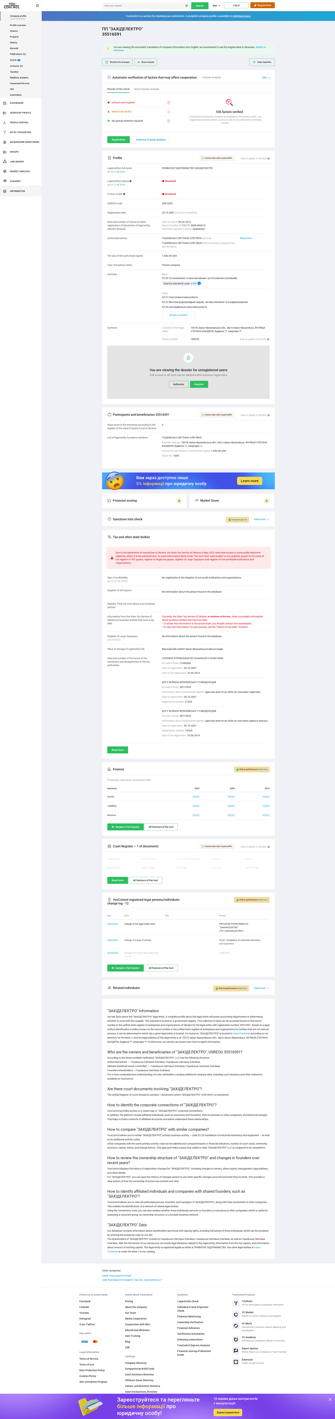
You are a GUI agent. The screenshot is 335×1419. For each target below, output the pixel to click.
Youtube (84, 1312)
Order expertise (264, 62)
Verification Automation (190, 1333)
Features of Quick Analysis (151, 139)
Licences (16, 66)
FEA (12, 89)
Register (199, 384)
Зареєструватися (228, 1412)
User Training (132, 1335)
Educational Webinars (137, 1330)
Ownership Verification (190, 1322)
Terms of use (86, 1364)
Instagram (85, 1318)
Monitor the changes (119, 62)
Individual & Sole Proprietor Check (192, 1309)
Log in (236, 5)
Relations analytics (19, 77)
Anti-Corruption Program (93, 1381)
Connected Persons (19, 83)
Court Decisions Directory (139, 1374)
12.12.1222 (112, 940)
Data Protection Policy (92, 1370)
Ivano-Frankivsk (241, 1033)
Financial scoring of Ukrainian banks (194, 1353)
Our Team (130, 1312)
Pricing (129, 1301)
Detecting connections (190, 1339)
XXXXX (196, 796)
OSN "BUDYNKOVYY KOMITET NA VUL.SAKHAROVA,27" (132, 1280)
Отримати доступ (239, 520)
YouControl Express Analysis (193, 1345)
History (13, 42)
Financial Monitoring (189, 1316)
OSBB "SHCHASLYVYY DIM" (116, 1275)
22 (186, 446)
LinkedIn (84, 1307)
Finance (14, 31)
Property (14, 36)
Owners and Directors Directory (142, 1386)
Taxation (14, 72)
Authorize (178, 384)
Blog (127, 1341)
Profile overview (18, 25)
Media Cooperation (136, 1318)
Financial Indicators (188, 1328)
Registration (263, 5)
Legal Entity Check (187, 1301)
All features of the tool (161, 827)
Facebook (84, 1301)
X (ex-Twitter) (87, 1324)
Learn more (250, 481)
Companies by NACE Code (139, 1368)
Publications (17, 54)
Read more (246, 238)
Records (14, 48)
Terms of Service (88, 1358)
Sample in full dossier (127, 827)
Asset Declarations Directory (141, 1391)
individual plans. (242, 16)
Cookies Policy (87, 1376)
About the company (136, 1307)
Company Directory (136, 1363)
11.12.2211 (112, 924)
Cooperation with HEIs (137, 1324)
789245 (195, 339)
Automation (15, 95)
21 (201, 446)
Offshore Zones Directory (139, 1380)
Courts (14, 60)
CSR (127, 1347)
